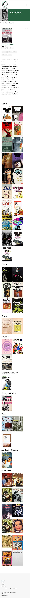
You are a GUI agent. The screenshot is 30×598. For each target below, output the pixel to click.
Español (3, 580)
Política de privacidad (5, 593)
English (3, 584)
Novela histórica (12, 52)
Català (3, 582)
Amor (4, 52)
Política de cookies (5, 595)
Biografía (2, 23)
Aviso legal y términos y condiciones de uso (9, 592)
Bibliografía (7, 23)
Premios (12, 23)
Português (4, 586)
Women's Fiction (6, 55)
